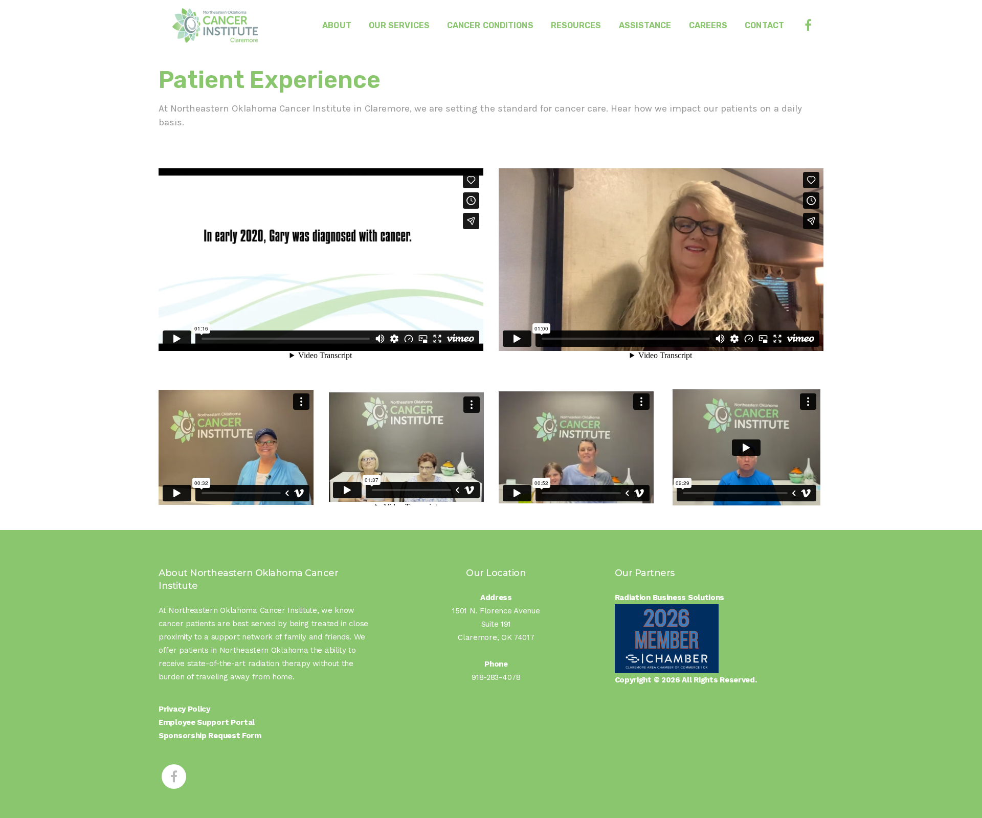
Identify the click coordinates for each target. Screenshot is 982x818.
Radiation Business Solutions (670, 597)
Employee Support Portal (207, 722)
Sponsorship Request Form (210, 735)
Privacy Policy (184, 709)
